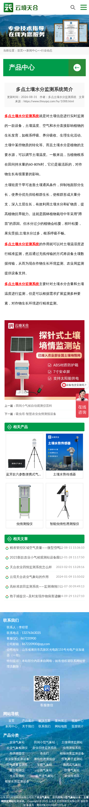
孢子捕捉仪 (17, 753)
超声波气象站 (44, 776)
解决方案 (44, 720)
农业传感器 (71, 776)
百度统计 (78, 726)
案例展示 (61, 720)
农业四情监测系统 (44, 748)
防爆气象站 (71, 770)
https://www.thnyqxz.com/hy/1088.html (49, 101)
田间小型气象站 (44, 742)
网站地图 (61, 726)
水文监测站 (17, 776)
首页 (20, 50)
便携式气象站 (72, 764)
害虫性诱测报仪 (44, 759)
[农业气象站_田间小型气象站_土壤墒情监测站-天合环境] (20, 7)
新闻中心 (32, 50)
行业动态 (46, 50)
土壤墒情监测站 (72, 742)
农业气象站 (17, 742)
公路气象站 (44, 770)
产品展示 (28, 720)
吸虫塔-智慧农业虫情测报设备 (36, 414)
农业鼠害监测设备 (17, 759)
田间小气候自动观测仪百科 (34, 405)
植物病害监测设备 (72, 753)
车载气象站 (44, 764)
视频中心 (78, 720)
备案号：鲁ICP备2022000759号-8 (46, 805)
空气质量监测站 (17, 764)
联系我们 (44, 726)
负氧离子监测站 (72, 759)
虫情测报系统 (72, 748)
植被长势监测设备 (17, 781)
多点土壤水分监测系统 (62, 97)
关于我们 (28, 726)
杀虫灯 (44, 753)
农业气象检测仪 (17, 748)
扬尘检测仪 (17, 770)
